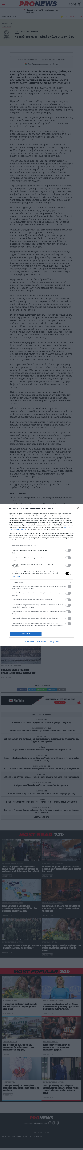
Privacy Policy (53, 642)
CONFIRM (26, 634)
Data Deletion (29, 642)
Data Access (41, 642)
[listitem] (41, 545)
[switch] (68, 550)
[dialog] (41, 575)
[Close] (79, 509)
